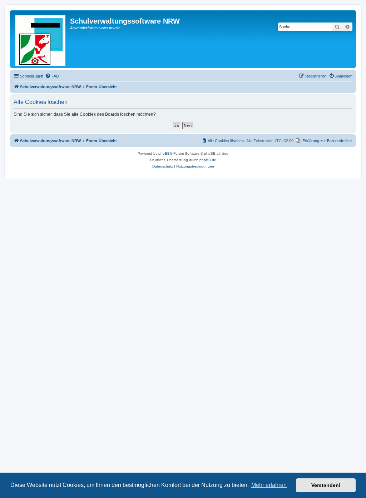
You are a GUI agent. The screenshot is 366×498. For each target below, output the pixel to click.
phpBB (164, 153)
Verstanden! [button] (326, 485)
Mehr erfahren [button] (269, 485)
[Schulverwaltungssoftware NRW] (41, 39)
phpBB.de (207, 160)
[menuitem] (52, 76)
